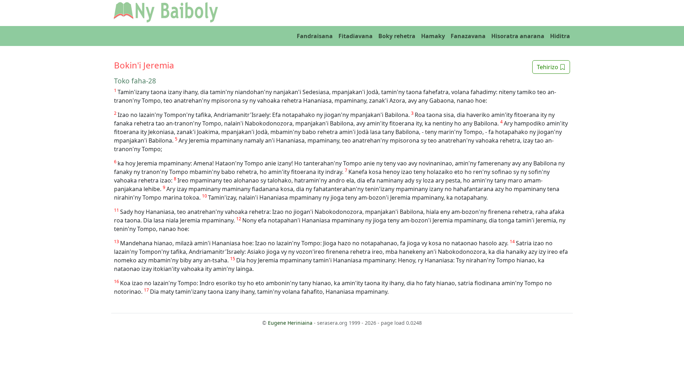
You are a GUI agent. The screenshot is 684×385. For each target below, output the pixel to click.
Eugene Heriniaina (290, 322)
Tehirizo (548, 67)
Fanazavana (468, 36)
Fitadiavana (355, 36)
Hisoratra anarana (517, 36)
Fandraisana (315, 36)
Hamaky (433, 36)
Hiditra (560, 36)
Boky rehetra (396, 36)
